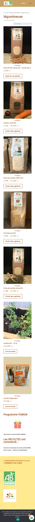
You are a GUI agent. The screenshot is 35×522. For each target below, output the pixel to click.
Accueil (5, 13)
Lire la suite (10, 351)
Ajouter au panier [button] (12, 76)
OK (18, 519)
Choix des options (13, 131)
